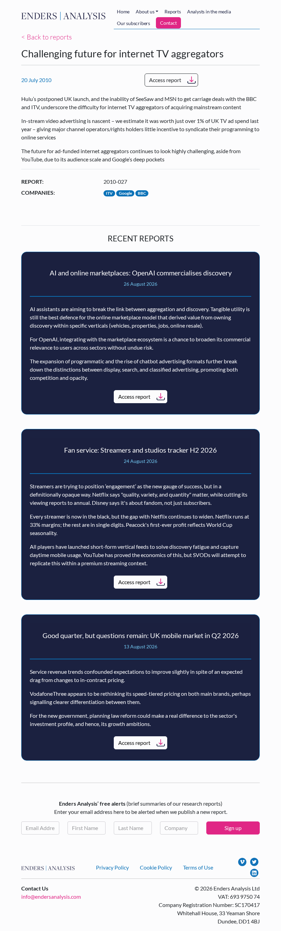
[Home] (64, 15)
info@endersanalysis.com (51, 896)
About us (145, 11)
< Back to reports (46, 37)
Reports (172, 11)
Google (125, 193)
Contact (168, 23)
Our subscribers (133, 23)
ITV (109, 193)
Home (123, 11)
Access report (165, 80)
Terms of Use (198, 867)
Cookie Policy (156, 867)
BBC (142, 193)
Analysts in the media (209, 11)
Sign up (233, 828)
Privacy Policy (112, 867)
